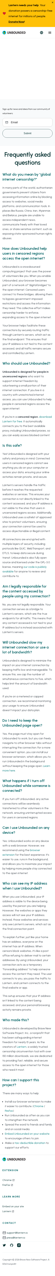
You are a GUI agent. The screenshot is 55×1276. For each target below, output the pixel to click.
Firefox (9, 1110)
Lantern (21, 1046)
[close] (52, 2)
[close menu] (50, 33)
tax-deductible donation (30, 1143)
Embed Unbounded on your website (27, 1133)
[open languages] (41, 32)
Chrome (38, 1106)
